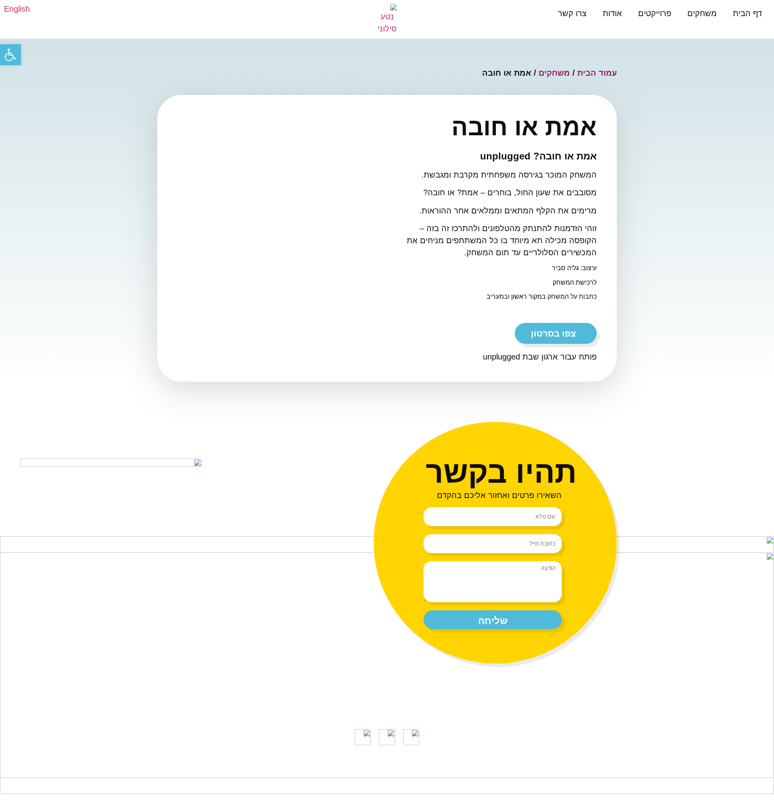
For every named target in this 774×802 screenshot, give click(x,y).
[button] (10, 54)
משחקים (702, 13)
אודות (612, 13)
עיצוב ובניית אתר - (321, 769)
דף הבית (747, 13)
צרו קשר (572, 13)
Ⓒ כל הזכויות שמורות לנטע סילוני (444, 769)
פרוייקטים (654, 13)
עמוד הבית (597, 72)
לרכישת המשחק (575, 282)
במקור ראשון (528, 296)
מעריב (495, 296)
